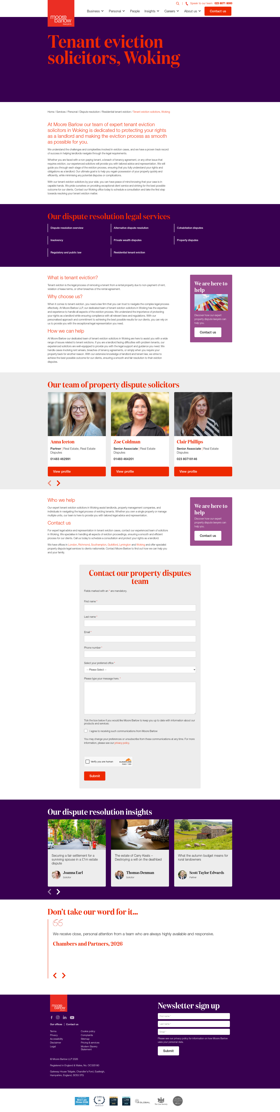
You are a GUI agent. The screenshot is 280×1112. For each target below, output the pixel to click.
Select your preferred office (99, 663)
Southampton (98, 544)
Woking (140, 544)
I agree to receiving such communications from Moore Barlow (124, 731)
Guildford (113, 544)
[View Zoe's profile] (140, 414)
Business (93, 11)
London (72, 544)
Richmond (84, 544)
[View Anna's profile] (77, 414)
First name (90, 601)
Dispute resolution (90, 111)
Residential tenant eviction (116, 111)
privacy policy (122, 742)
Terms (53, 1031)
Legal (53, 1046)
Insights (150, 11)
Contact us (218, 11)
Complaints (87, 1035)
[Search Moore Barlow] (177, 3)
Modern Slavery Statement (89, 1048)
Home (51, 111)
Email (88, 632)
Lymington (125, 544)
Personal (115, 11)
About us (190, 11)
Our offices (56, 1024)
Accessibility (56, 1038)
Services (61, 111)
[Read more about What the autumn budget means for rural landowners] (203, 853)
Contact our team (66, 89)
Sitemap (85, 1038)
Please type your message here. (102, 678)
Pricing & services (90, 1042)
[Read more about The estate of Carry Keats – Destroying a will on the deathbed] (140, 853)
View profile (62, 471)
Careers (169, 11)
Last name (90, 616)
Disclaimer (55, 1042)
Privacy (54, 1035)
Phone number (93, 647)
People (135, 11)
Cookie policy (88, 1031)
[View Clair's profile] (203, 414)
